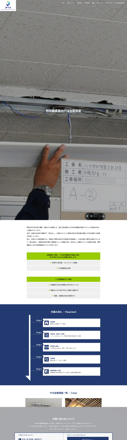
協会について (70, 3)
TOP (63, 3)
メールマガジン (98, 3)
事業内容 (79, 3)
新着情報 (87, 3)
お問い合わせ (109, 3)
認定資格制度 (121, 3)
